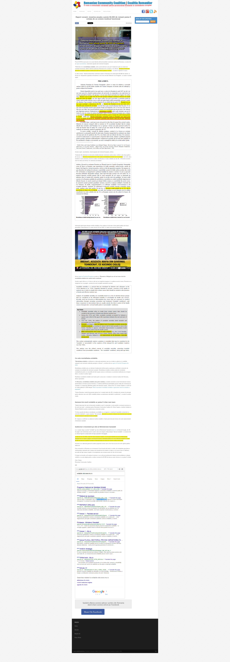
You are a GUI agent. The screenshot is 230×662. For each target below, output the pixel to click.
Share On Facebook (93, 611)
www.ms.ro (114, 430)
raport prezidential (81, 63)
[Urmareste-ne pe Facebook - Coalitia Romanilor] (143, 13)
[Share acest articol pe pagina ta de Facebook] (77, 23)
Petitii (89, 11)
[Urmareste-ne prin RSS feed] (155, 13)
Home (74, 11)
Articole (82, 11)
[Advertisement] (104, 633)
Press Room (107, 11)
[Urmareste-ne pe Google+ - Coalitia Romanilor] (147, 13)
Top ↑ (156, 651)
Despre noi (97, 11)
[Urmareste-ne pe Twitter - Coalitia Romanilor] (151, 13)
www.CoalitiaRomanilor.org (79, 651)
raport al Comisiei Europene (86, 276)
